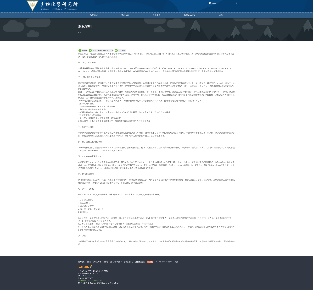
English (213, 3)
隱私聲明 (150, 262)
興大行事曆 (97, 262)
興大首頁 (81, 262)
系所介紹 (125, 15)
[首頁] (52, 10)
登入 (237, 3)
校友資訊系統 (128, 262)
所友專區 (156, 15)
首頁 (79, 33)
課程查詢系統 (140, 262)
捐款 (176, 262)
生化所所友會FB (116, 262)
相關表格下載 (190, 15)
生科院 (89, 262)
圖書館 (105, 262)
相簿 (221, 15)
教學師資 (94, 15)
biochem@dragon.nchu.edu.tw (90, 280)
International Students (164, 262)
